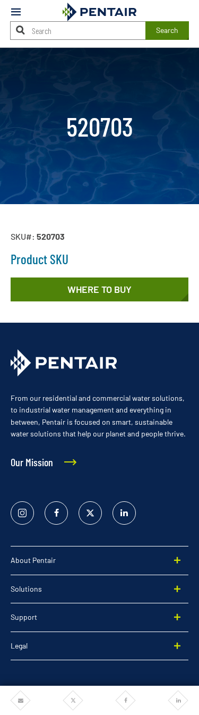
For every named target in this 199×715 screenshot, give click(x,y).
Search (167, 30)
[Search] (20, 30)
